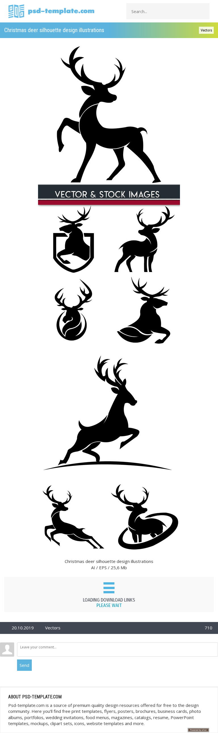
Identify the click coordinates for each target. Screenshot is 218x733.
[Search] (203, 11)
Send (24, 665)
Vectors (206, 30)
